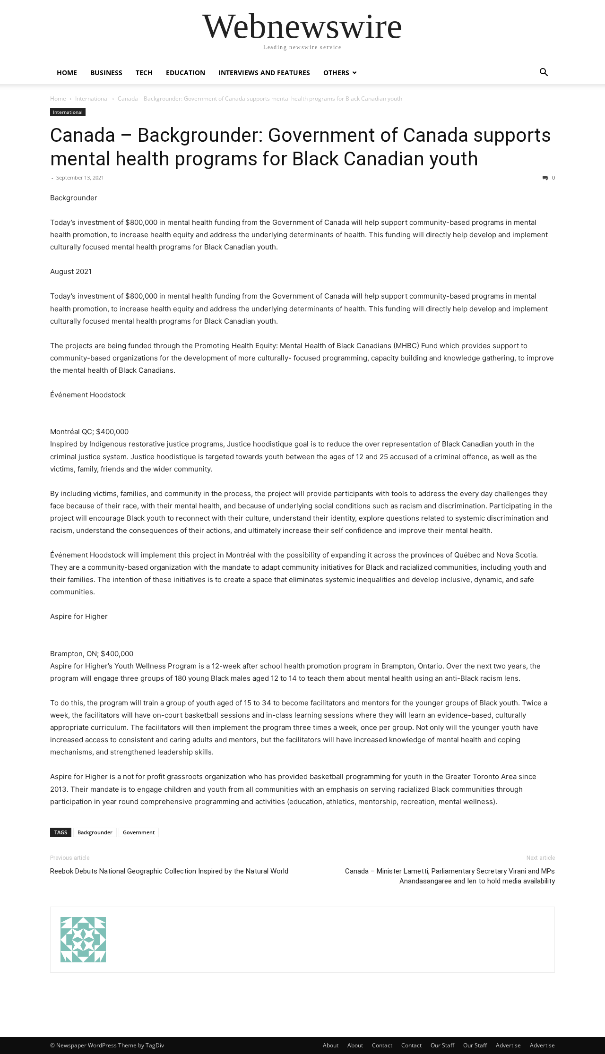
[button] (543, 73)
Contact (382, 1045)
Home (67, 72)
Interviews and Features (264, 72)
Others (336, 72)
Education (185, 72)
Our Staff (442, 1045)
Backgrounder (95, 832)
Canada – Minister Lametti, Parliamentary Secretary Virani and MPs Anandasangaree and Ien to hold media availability (450, 876)
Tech (144, 72)
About (330, 1045)
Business (106, 72)
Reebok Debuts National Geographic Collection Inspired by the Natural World (169, 871)
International (92, 98)
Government (139, 832)
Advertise (508, 1045)
